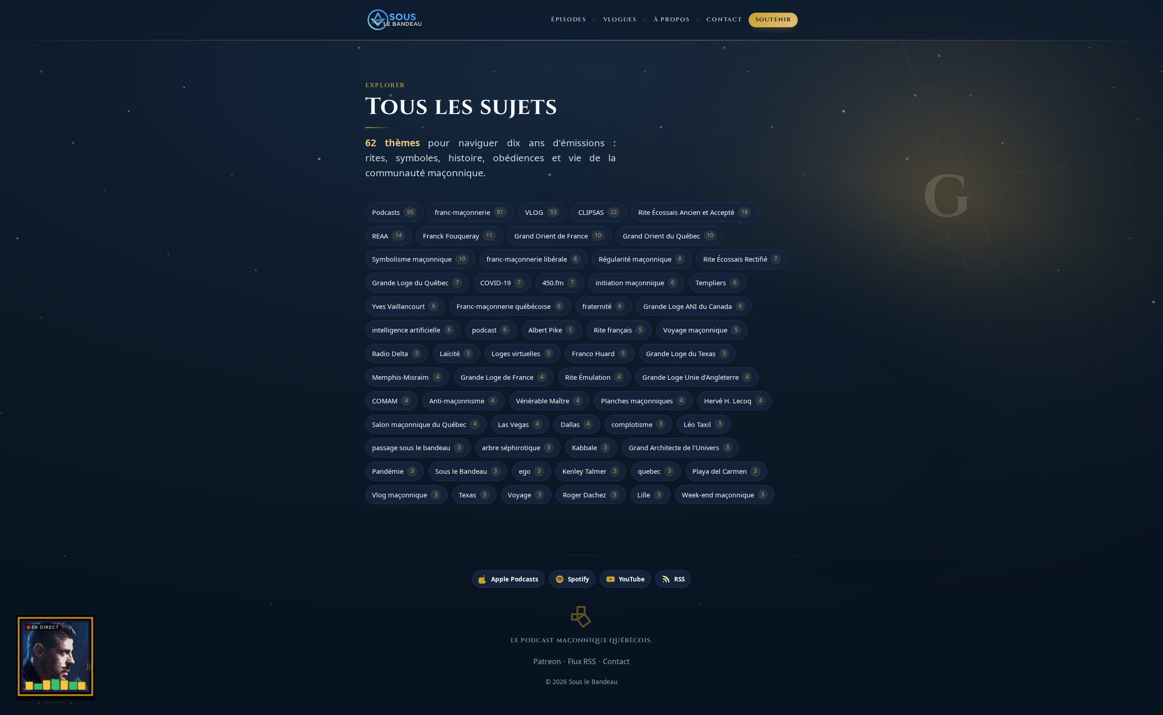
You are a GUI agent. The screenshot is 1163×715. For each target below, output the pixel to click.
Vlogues (620, 20)
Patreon (547, 661)
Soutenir (773, 20)
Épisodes (568, 20)
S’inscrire (1121, 671)
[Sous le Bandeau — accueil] (395, 20)
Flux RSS (582, 661)
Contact (724, 20)
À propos (672, 20)
